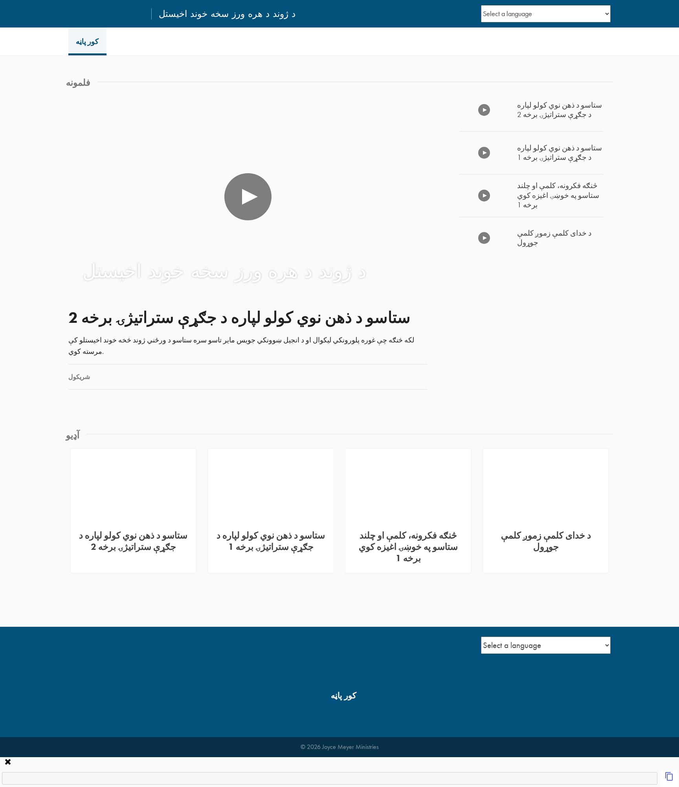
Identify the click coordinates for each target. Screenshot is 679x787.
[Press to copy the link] (669, 779)
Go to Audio (631, 502)
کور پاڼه (87, 41)
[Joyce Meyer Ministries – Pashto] (106, 14)
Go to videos (631, 237)
